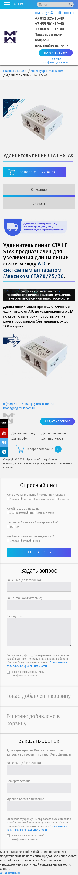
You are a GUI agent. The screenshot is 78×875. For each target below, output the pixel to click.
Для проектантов (54, 433)
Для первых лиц (23, 433)
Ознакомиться (10, 873)
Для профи (19, 438)
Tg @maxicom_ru (41, 404)
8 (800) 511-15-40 (15, 404)
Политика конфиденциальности (55, 60)
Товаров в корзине (39, 449)
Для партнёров (52, 438)
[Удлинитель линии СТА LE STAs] (39, 122)
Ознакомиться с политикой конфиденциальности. (37, 664)
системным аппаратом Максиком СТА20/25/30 (33, 273)
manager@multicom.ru (54, 12)
